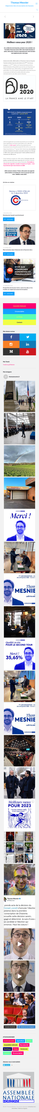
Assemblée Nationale (19, 306)
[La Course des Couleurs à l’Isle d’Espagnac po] (19, 879)
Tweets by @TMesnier (9, 364)
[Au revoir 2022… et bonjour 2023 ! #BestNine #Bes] (19, 847)
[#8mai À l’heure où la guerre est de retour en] (19, 396)
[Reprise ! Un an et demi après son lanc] (19, 428)
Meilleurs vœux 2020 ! (21, 174)
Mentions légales (22, 1108)
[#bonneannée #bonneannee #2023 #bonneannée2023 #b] (19, 815)
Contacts (19, 322)
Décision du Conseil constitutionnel (13, 215)
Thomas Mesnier (19, 3)
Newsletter (14, 1108)
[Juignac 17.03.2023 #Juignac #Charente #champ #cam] (19, 461)
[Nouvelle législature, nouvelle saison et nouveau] (19, 976)
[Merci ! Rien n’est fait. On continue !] (19, 654)
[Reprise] (19, 493)
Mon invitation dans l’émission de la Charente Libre (17, 250)
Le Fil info (19, 317)
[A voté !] (19, 557)
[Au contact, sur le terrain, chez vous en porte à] (19, 622)
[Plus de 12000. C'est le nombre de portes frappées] (19, 589)
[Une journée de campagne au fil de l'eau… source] (19, 783)
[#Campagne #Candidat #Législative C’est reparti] (19, 911)
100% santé (13, 145)
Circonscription (19, 311)
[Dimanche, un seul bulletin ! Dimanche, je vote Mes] (19, 718)
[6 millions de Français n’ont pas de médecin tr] (19, 944)
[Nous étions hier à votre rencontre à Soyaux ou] (19, 750)
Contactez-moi (31, 1106)
